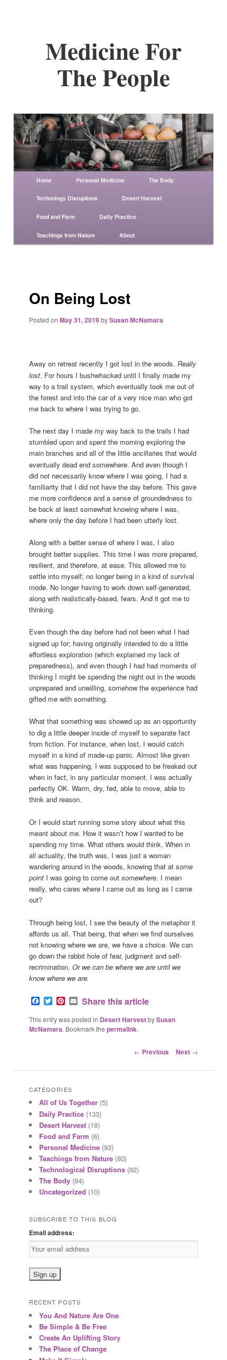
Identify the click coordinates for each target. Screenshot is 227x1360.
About (127, 235)
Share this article (115, 1001)
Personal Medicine (100, 180)
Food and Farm (55, 216)
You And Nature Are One (79, 1315)
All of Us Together (68, 1102)
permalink (122, 1029)
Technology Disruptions (67, 198)
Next (187, 1051)
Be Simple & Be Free (73, 1326)
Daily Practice (117, 216)
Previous (151, 1051)
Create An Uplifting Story (79, 1338)
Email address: (51, 1232)
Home (44, 180)
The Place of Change (73, 1349)
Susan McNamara (136, 320)
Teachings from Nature (65, 235)
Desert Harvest (142, 198)
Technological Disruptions (82, 1169)
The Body (161, 180)
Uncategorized (62, 1192)
